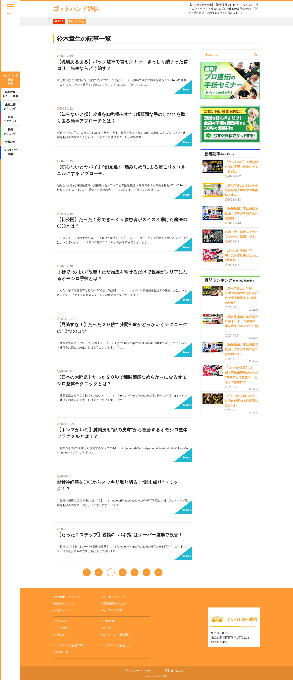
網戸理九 (108, 627)
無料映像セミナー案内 (10, 94)
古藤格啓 (60, 634)
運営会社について (176, 670)
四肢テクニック (64, 610)
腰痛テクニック (10, 131)
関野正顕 (60, 621)
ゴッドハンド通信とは (117, 645)
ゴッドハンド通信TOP (10, 79)
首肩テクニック (10, 119)
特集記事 (10, 141)
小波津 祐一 (110, 621)
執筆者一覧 (62, 652)
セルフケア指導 (10, 152)
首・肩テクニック (114, 597)
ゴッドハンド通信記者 (117, 634)
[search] (255, 54)
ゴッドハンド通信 (76, 8)
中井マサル (62, 627)
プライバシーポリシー (137, 670)
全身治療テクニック (10, 106)
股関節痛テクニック (115, 603)
